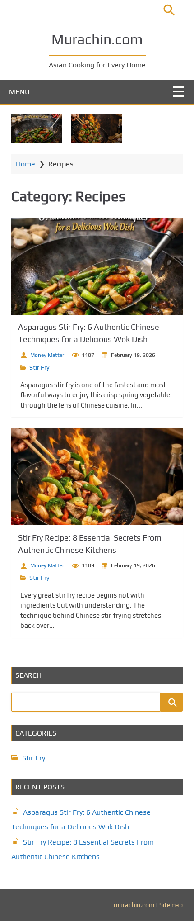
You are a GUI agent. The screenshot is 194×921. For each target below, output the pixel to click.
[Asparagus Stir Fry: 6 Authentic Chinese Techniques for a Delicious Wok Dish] (36, 128)
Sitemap (171, 904)
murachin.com (134, 904)
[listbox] (97, 124)
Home (25, 164)
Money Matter (47, 355)
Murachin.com (97, 39)
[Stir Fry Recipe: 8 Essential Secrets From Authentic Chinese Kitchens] (96, 128)
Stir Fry (39, 367)
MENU (19, 91)
